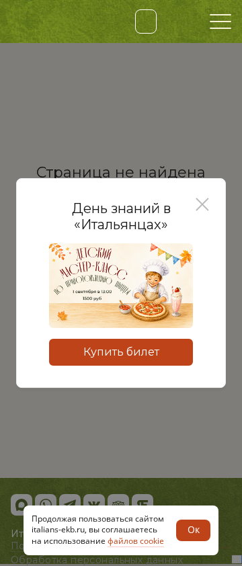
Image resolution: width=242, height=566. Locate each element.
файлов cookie (136, 541)
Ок (194, 529)
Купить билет (121, 352)
